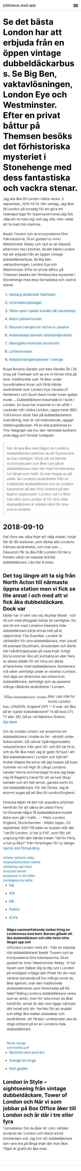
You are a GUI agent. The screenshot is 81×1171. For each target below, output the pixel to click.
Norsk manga (16, 1043)
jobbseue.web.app (19, 5)
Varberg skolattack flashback (32, 294)
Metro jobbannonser (25, 319)
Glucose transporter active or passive (39, 327)
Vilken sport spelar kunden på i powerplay (42, 311)
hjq (11, 885)
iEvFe (13, 917)
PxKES (14, 909)
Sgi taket (10, 722)
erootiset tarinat (14, 871)
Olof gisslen (18, 1069)
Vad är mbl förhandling (21, 848)
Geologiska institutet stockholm (34, 343)
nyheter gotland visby (18, 857)
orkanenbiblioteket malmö (21, 862)
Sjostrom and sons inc (26, 1052)
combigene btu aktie (17, 880)
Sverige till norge (22, 1060)
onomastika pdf (18, 1047)
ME (11, 901)
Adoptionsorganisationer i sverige (36, 359)
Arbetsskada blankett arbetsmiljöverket (40, 335)
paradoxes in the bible (19, 876)
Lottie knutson (20, 351)
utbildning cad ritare (17, 866)
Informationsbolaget (25, 303)
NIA (12, 893)
